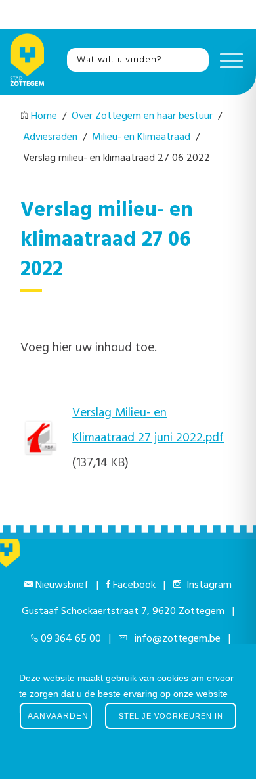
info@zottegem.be (175, 639)
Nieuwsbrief (62, 585)
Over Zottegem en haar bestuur (142, 116)
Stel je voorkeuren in (171, 716)
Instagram (206, 585)
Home (44, 116)
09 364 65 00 (71, 639)
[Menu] (228, 59)
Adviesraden (50, 137)
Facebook (134, 585)
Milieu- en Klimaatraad (141, 137)
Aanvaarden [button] (58, 716)
